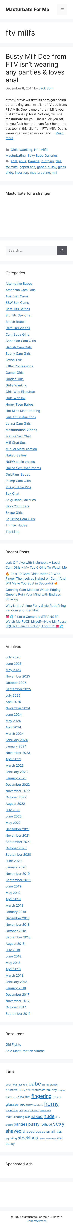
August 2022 (15, 804)
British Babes (15, 322)
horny (51, 1103)
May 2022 (13, 823)
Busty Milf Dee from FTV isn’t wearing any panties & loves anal (36, 68)
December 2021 (17, 829)
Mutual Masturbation (21, 449)
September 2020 (18, 854)
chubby (51, 1090)
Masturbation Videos (21, 430)
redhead (46, 1124)
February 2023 (17, 772)
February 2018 (16, 982)
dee (59, 161)
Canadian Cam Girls (21, 341)
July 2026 (13, 657)
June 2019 (13, 886)
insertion (21, 172)
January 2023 (16, 778)
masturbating (40, 172)
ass (15, 1084)
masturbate (45, 1110)
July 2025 (13, 695)
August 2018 (15, 944)
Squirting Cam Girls (20, 519)
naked (37, 1116)
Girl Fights (13, 1044)
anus (22, 161)
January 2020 (16, 867)
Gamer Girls (15, 373)
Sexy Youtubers (17, 506)
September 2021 (18, 842)
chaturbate (38, 1090)
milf (54, 172)
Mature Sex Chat (18, 436)
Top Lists (12, 532)
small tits (54, 1131)
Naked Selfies (16, 455)
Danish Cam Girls (19, 347)
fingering (41, 1096)
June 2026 (14, 664)
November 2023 (18, 753)
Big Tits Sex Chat (18, 315)
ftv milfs (12, 167)
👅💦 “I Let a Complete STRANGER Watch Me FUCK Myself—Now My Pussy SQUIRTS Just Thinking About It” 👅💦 (36, 621)
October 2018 (16, 931)
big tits (45, 1085)
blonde (53, 1084)
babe (34, 1083)
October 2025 (16, 683)
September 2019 (18, 880)
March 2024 (15, 734)
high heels (38, 1105)
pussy (33, 1124)
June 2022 (14, 816)
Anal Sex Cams (17, 296)
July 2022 (13, 810)
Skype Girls (14, 512)
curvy (9, 1097)
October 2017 (16, 1007)
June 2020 (14, 861)
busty (22, 1090)
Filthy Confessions (19, 366)
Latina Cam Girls (18, 423)
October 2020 (16, 848)
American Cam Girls (21, 290)
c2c (28, 1090)
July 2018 (13, 950)
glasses (12, 1104)
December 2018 (17, 918)
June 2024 (14, 714)
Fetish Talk (14, 360)
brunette (12, 1090)
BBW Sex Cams (17, 303)
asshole (23, 1084)
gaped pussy (46, 167)
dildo (21, 1097)
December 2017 (17, 994)
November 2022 (18, 791)
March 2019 (14, 905)
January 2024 (16, 746)
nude (49, 1116)
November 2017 (18, 1001)
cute (15, 1097)
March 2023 (15, 765)
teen (42, 1138)
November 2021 (18, 835)
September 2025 (18, 689)
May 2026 (13, 670)
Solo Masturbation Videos (25, 1051)
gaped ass (27, 167)
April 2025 (13, 702)
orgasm (9, 1125)
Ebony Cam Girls (18, 353)
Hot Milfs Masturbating (23, 411)
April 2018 (13, 969)
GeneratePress (37, 1221)
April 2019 (13, 899)
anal (14, 161)
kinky (26, 1110)
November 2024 (18, 708)
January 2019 (16, 912)
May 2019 (13, 893)
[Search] (62, 250)
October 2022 (16, 797)
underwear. (51, 1139)
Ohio (57, 1117)
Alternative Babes (19, 283)
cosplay (61, 1090)
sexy (59, 1124)
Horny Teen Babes (20, 404)
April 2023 (13, 759)
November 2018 (18, 924)
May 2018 (13, 963)
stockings (28, 1138)
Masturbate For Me (27, 9)
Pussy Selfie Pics (18, 487)
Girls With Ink (15, 398)
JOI (21, 1110)
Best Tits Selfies (18, 309)
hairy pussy (26, 1104)
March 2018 (14, 975)
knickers (34, 1110)
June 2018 (13, 956)
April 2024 (13, 727)
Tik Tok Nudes (16, 525)
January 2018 (16, 988)
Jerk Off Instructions (21, 417)
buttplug (47, 161)
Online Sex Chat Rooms (23, 468)
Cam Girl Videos (18, 328)
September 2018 (18, 937)
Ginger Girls (15, 379)
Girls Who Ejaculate (20, 392)
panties (20, 1124)
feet (28, 1097)
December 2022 (18, 784)
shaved (14, 1131)
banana (33, 161)
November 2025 (18, 676)
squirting (11, 1138)
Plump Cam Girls (18, 481)
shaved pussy (33, 1131)
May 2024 (13, 721)
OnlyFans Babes (18, 474)
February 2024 (17, 740)
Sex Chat (12, 493)
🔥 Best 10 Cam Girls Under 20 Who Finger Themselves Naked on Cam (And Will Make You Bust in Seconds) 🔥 (36, 578)
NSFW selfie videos (20, 462)
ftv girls (57, 1097)
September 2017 (18, 1014)
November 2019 (18, 874)
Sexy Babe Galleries (43, 155)
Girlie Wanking (21, 150)
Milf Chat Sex (16, 442)
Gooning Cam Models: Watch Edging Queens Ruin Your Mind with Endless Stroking (33, 594)
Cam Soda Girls (17, 334)
